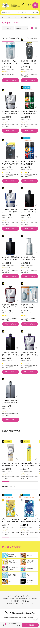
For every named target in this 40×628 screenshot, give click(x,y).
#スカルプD (33, 38)
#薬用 (13, 38)
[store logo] (5, 5)
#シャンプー (22, 38)
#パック (5, 38)
